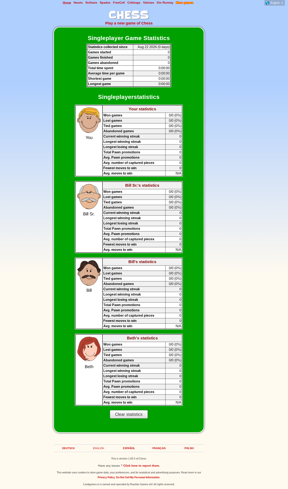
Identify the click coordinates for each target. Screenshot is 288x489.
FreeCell (119, 2)
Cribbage (133, 2)
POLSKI (189, 448)
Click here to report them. (141, 465)
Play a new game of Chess (129, 23)
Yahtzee (148, 2)
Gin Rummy (165, 2)
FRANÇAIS (159, 448)
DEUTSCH (68, 448)
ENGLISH (98, 448)
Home (67, 2)
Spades (105, 2)
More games (184, 2)
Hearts (78, 2)
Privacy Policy (106, 477)
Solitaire (91, 2)
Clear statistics (129, 414)
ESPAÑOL (129, 448)
